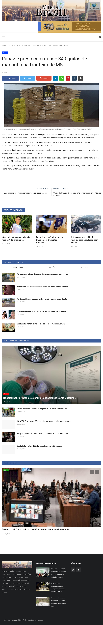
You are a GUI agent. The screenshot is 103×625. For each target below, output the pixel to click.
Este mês (51, 267)
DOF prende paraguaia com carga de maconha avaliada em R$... (58, 587)
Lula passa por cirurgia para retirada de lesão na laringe (26, 193)
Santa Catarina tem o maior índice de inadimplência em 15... (42, 324)
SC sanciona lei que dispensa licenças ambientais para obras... (43, 274)
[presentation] (92, 472)
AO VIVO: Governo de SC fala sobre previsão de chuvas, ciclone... (44, 421)
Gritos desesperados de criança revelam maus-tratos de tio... (42, 409)
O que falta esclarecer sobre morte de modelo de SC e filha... (42, 311)
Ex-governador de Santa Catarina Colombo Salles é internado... (43, 434)
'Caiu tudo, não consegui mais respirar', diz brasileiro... (16, 238)
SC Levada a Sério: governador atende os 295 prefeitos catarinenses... (58, 573)
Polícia (18, 45)
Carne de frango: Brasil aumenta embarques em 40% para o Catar (77, 194)
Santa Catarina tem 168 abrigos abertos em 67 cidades (39, 446)
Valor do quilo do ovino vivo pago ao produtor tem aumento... (37, 529)
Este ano (84, 267)
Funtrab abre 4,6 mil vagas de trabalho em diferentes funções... (49, 240)
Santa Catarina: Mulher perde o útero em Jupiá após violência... (43, 287)
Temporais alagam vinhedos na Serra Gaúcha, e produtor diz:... (58, 602)
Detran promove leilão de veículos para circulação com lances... (84, 240)
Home (4, 45)
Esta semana (18, 267)
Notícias (10, 45)
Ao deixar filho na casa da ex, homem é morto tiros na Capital (42, 299)
